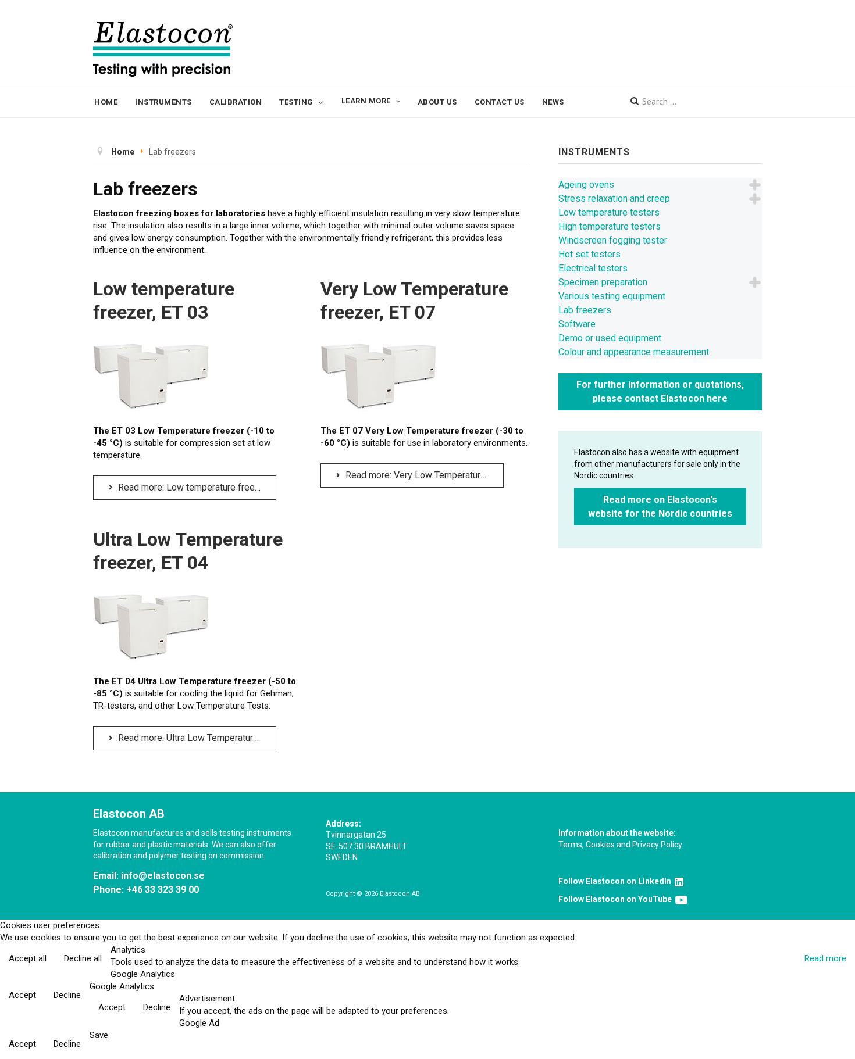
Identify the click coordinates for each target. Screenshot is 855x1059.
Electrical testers (593, 268)
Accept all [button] (28, 958)
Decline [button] (67, 995)
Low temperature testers (609, 212)
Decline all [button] (83, 958)
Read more (825, 958)
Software (577, 324)
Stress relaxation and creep (614, 198)
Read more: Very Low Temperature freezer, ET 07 (423, 475)
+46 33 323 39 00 (162, 889)
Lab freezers (584, 310)
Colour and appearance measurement (633, 351)
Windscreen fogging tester (612, 240)
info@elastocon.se (163, 875)
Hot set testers (589, 254)
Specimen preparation (602, 282)
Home (105, 102)
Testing (296, 102)
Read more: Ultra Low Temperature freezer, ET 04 (196, 737)
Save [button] (99, 1035)
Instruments (163, 102)
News (553, 102)
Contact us (500, 102)
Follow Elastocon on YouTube (616, 899)
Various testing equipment (611, 296)
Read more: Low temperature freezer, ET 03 (196, 487)
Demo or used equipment (609, 338)
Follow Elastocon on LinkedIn (616, 881)
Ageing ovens (586, 184)
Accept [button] (22, 995)
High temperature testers (609, 226)
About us (437, 102)
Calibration (235, 102)
